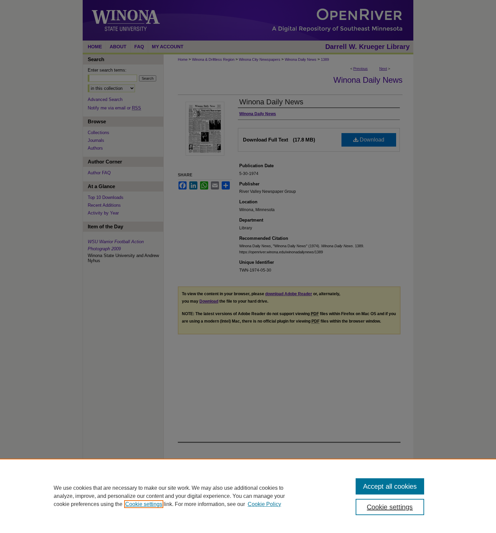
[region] (248, 496)
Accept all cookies (390, 486)
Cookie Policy (264, 504)
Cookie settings (143, 504)
